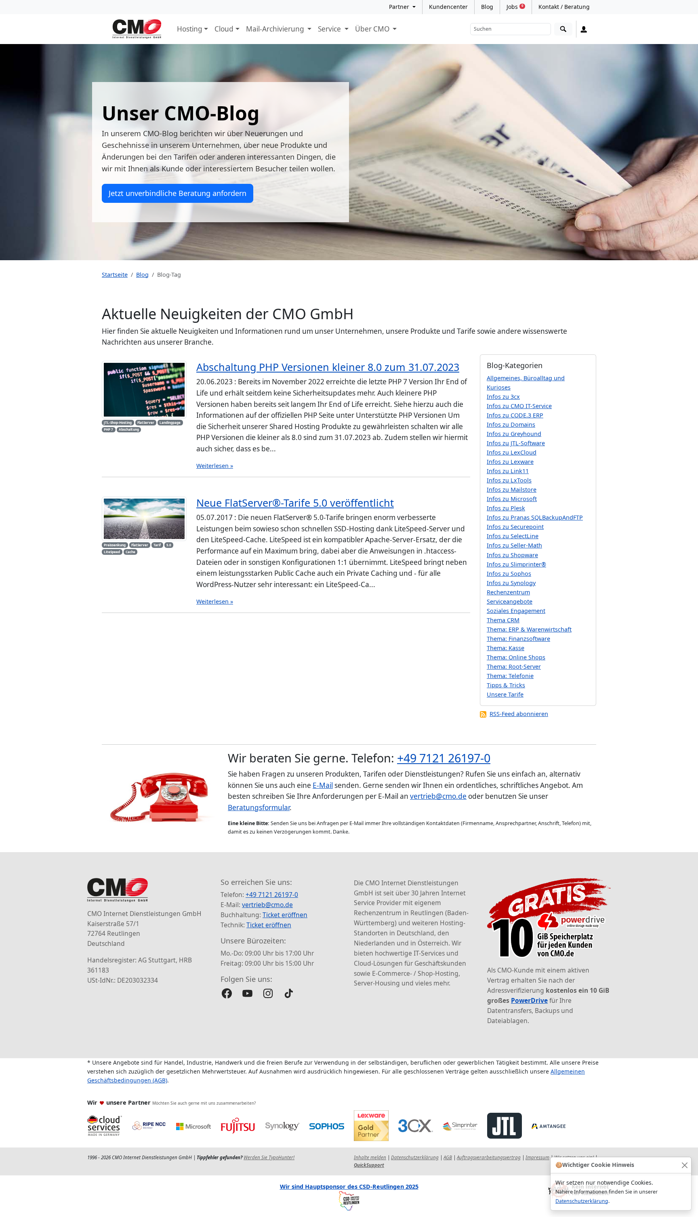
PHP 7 (108, 429)
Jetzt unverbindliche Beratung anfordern (177, 193)
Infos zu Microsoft (512, 499)
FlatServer (145, 422)
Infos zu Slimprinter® (516, 564)
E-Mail (323, 785)
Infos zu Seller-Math (514, 545)
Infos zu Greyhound (514, 434)
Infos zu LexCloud (511, 452)
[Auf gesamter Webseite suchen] (563, 29)
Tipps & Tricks (506, 685)
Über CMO (373, 29)
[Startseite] (137, 29)
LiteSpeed (112, 552)
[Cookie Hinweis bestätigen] (684, 1165)
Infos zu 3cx (503, 396)
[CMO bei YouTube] (247, 993)
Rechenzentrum (508, 592)
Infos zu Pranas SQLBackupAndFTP (535, 517)
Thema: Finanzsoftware (518, 638)
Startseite (115, 274)
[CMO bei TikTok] (288, 993)
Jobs (515, 7)
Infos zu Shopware (512, 555)
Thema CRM (503, 620)
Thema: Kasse (505, 648)
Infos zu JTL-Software (516, 443)
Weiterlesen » (214, 466)
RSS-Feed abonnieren (519, 714)
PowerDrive (529, 1000)
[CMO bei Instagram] (268, 993)
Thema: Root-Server (514, 666)
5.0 (168, 545)
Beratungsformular (259, 807)
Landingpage (170, 422)
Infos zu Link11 (508, 471)
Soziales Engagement (516, 611)
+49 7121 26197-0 (443, 758)
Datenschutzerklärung (581, 1201)
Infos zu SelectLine (512, 536)
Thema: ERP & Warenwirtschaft (529, 629)
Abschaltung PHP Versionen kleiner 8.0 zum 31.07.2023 (327, 367)
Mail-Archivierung (276, 29)
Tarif (157, 545)
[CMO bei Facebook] (227, 993)
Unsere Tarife (505, 694)
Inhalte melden (370, 1157)
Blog (487, 7)
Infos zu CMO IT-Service (519, 406)
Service (330, 29)
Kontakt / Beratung (564, 7)
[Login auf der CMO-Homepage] (583, 29)
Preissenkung (115, 545)
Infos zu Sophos (509, 573)
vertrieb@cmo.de (438, 796)
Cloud (223, 29)
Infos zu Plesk (506, 508)
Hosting (189, 29)
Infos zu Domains (511, 424)
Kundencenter (448, 7)
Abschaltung (129, 429)
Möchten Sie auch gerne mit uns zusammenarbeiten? (204, 1103)
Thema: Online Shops (516, 657)
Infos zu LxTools (509, 480)
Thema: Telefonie (510, 676)
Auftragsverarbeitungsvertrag (489, 1157)
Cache (130, 552)
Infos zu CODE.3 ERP (515, 415)
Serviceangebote (509, 601)
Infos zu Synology (511, 583)
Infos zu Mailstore (511, 489)
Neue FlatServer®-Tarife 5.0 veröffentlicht (295, 503)
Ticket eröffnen (285, 914)
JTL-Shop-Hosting (118, 422)
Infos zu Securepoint (515, 527)
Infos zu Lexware (510, 461)
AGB (448, 1157)
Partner (400, 7)
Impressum (537, 1157)
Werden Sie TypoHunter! (269, 1157)
